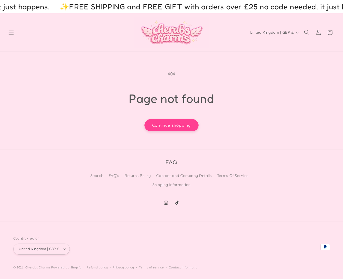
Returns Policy (138, 175)
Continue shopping (171, 125)
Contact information (184, 267)
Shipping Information (171, 184)
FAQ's (114, 175)
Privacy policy (123, 267)
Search (96, 175)
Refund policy (97, 267)
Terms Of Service (233, 175)
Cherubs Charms (37, 267)
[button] (11, 32)
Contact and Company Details (184, 175)
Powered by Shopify (66, 267)
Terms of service (151, 267)
